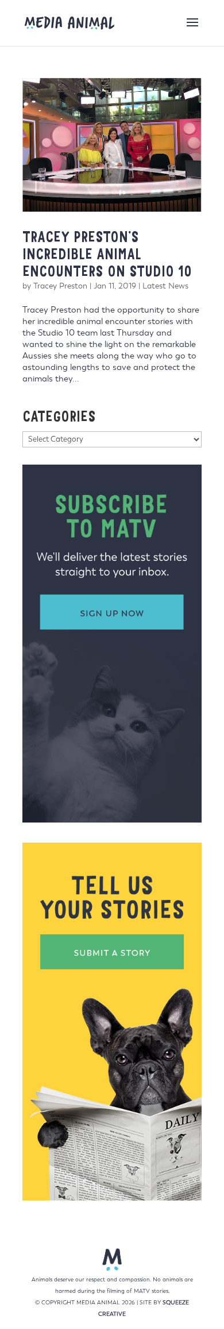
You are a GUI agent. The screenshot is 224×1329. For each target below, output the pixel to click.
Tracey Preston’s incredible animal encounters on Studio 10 (107, 254)
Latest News (165, 286)
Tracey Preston (60, 286)
